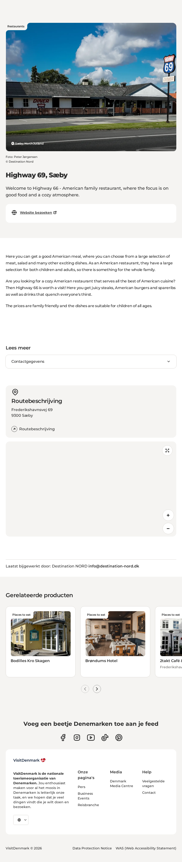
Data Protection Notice (92, 848)
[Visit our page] (77, 737)
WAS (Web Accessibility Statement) (146, 848)
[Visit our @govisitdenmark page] (105, 737)
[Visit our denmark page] (63, 737)
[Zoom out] (168, 528)
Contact (149, 792)
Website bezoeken (36, 212)
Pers (81, 787)
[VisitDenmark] (29, 760)
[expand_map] (167, 450)
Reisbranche (88, 805)
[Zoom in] (168, 515)
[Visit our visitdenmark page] (91, 737)
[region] (91, 489)
